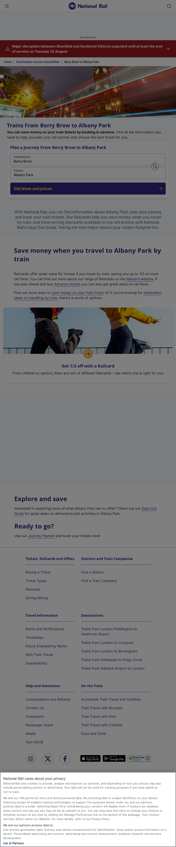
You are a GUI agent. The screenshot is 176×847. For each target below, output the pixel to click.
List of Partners (13, 843)
